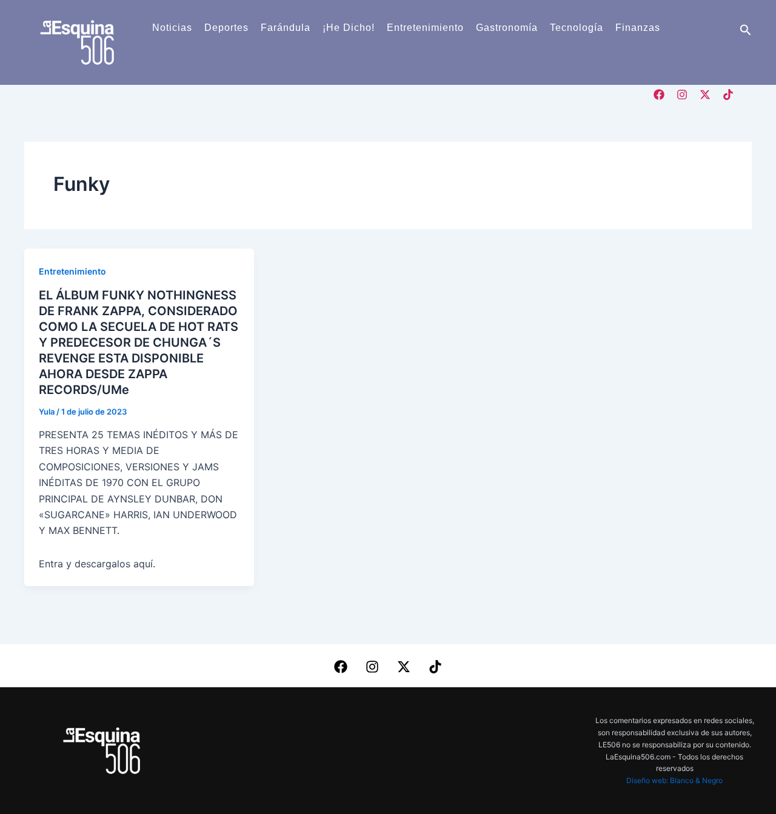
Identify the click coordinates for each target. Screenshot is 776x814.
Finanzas (637, 27)
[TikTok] (728, 94)
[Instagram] (682, 94)
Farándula (285, 27)
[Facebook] (659, 94)
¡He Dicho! (349, 27)
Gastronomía (507, 27)
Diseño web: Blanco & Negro (674, 780)
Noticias (172, 27)
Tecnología (576, 27)
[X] (705, 94)
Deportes (226, 27)
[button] (746, 30)
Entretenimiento (425, 27)
